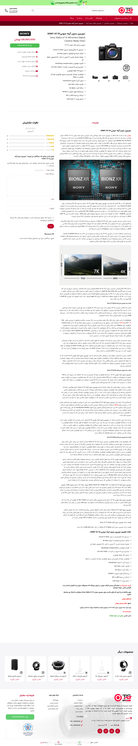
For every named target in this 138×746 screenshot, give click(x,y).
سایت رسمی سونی (121, 603)
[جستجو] (33, 10)
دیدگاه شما (49, 174)
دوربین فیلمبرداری (52, 706)
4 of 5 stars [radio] (37, 170)
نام (52, 199)
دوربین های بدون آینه (93, 23)
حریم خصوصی (78, 706)
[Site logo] (125, 10)
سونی (129, 135)
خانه (131, 23)
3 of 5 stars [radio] (39, 170)
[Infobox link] (11, 10)
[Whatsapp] (117, 731)
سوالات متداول (78, 703)
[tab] (95, 123)
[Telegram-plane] (99, 731)
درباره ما (80, 700)
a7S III (122, 323)
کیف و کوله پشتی (53, 709)
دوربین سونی (54, 703)
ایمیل (51, 208)
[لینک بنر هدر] (69, 2)
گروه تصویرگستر (125, 585)
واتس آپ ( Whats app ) (116, 616)
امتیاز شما (50, 170)
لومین (42, 742)
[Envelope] (111, 731)
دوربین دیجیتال (122, 23)
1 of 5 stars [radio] (43, 170)
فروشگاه (55, 700)
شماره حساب (79, 712)
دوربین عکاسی (109, 23)
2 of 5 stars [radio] (41, 170)
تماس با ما (79, 709)
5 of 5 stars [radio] (36, 170)
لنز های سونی (126, 599)
